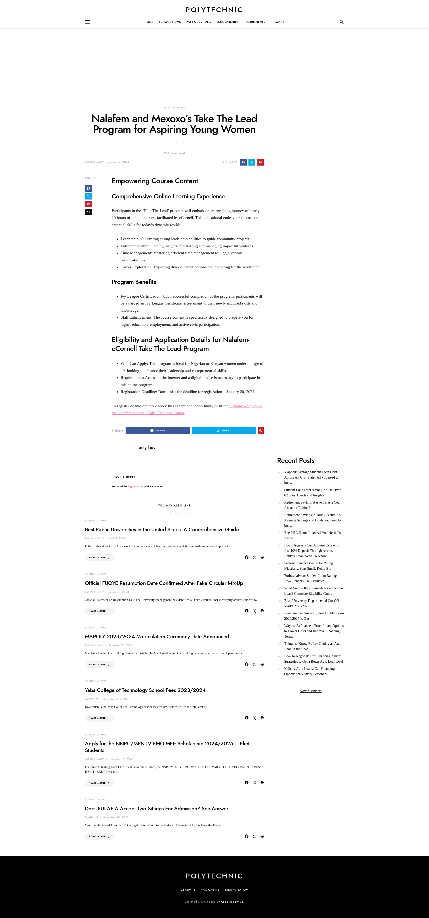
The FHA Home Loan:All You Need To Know (312, 535)
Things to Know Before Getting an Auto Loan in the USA (312, 646)
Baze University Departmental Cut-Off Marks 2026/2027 (311, 603)
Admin (93, 698)
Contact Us (210, 890)
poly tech (96, 538)
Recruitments (254, 22)
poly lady (96, 162)
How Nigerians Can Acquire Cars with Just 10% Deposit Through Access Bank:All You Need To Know (311, 550)
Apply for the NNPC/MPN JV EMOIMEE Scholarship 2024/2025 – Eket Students (167, 747)
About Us (188, 890)
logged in (134, 486)
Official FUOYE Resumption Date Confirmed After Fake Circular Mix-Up (164, 583)
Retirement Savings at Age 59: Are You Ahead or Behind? (312, 505)
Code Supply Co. (233, 901)
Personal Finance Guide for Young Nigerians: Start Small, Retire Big (308, 565)
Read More (97, 557)
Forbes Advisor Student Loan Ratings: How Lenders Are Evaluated (311, 578)
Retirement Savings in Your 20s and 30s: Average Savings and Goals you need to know (312, 520)
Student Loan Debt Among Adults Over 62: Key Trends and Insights (312, 492)
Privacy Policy (236, 890)
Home (149, 22)
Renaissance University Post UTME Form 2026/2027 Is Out (314, 615)
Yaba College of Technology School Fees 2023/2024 (145, 690)
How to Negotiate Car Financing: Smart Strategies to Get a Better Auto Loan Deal (313, 658)
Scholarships (228, 22)
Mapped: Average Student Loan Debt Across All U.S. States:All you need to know (311, 477)
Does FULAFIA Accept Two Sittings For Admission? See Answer (156, 808)
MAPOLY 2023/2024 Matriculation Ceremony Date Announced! (158, 636)
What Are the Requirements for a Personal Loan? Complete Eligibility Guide (314, 590)
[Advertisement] (134, 60)
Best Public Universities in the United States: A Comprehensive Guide (162, 529)
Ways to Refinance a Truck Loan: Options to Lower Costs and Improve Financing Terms (314, 631)
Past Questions (198, 22)
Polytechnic (214, 10)
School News (170, 22)
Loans (279, 22)
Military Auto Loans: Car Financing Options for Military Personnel (309, 671)
